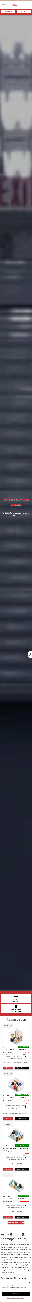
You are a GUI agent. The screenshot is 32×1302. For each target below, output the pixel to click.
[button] (29, 1282)
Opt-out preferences (12, 1298)
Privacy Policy (20, 1298)
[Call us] (30, 654)
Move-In (8, 1068)
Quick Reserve (21, 1068)
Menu (27, 12)
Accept (16, 1294)
